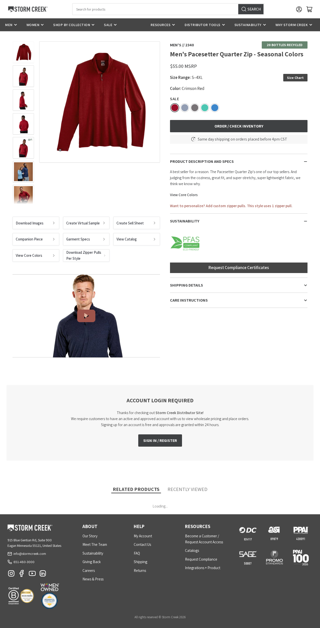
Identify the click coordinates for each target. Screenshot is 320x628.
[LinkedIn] (42, 575)
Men (8, 25)
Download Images (30, 223)
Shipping (140, 561)
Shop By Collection (71, 25)
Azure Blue (215, 108)
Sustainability (248, 25)
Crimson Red (175, 108)
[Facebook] (22, 575)
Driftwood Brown (195, 108)
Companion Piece (29, 239)
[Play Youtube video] (86, 316)
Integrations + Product (202, 567)
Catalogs (192, 550)
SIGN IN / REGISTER (160, 440)
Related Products (136, 489)
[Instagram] (11, 575)
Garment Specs (78, 239)
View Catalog (126, 239)
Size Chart (295, 77)
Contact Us (142, 544)
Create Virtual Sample (83, 223)
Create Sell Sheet (130, 223)
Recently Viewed (188, 489)
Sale (108, 25)
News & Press (93, 579)
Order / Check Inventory (238, 126)
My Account (143, 536)
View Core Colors (29, 255)
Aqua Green (205, 108)
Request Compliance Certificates (238, 267)
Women (33, 25)
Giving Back (91, 561)
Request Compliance (201, 559)
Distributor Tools (202, 25)
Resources (160, 25)
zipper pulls (236, 205)
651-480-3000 (24, 562)
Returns (140, 570)
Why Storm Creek (292, 25)
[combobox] (168, 9)
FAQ (137, 553)
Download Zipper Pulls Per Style (83, 255)
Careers (88, 570)
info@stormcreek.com (30, 553)
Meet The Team (94, 544)
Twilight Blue (185, 108)
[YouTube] (32, 575)
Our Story (90, 536)
